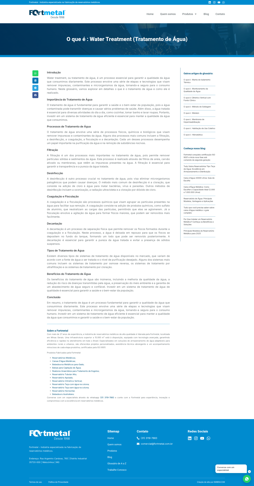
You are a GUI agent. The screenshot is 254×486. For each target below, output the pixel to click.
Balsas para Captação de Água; (66, 367)
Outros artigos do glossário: (198, 73)
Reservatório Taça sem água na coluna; (70, 387)
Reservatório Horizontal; (63, 391)
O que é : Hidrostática (193, 135)
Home (150, 14)
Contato (220, 14)
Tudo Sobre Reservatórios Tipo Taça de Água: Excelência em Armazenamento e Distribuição (199, 169)
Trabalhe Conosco (116, 469)
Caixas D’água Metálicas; (64, 361)
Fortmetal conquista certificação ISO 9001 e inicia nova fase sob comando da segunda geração (199, 157)
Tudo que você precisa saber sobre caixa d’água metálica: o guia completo (199, 210)
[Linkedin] (209, 2)
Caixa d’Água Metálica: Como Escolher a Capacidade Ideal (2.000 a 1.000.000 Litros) (199, 189)
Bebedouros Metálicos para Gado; (68, 364)
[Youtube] (219, 2)
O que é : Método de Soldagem (197, 107)
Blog (206, 14)
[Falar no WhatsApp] (247, 479)
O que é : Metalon (191, 113)
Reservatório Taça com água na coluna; (70, 384)
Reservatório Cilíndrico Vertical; (67, 381)
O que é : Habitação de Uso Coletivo (199, 128)
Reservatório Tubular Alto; (64, 374)
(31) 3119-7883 (107, 397)
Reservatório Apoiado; (62, 377)
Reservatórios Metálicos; (64, 358)
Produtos (187, 14)
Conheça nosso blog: (195, 148)
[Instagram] (214, 2)
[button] (35, 73)
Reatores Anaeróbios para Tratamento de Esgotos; (75, 371)
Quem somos (168, 14)
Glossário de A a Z (116, 463)
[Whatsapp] (223, 2)
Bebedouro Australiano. (63, 394)
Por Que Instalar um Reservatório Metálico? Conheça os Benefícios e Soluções (199, 222)
